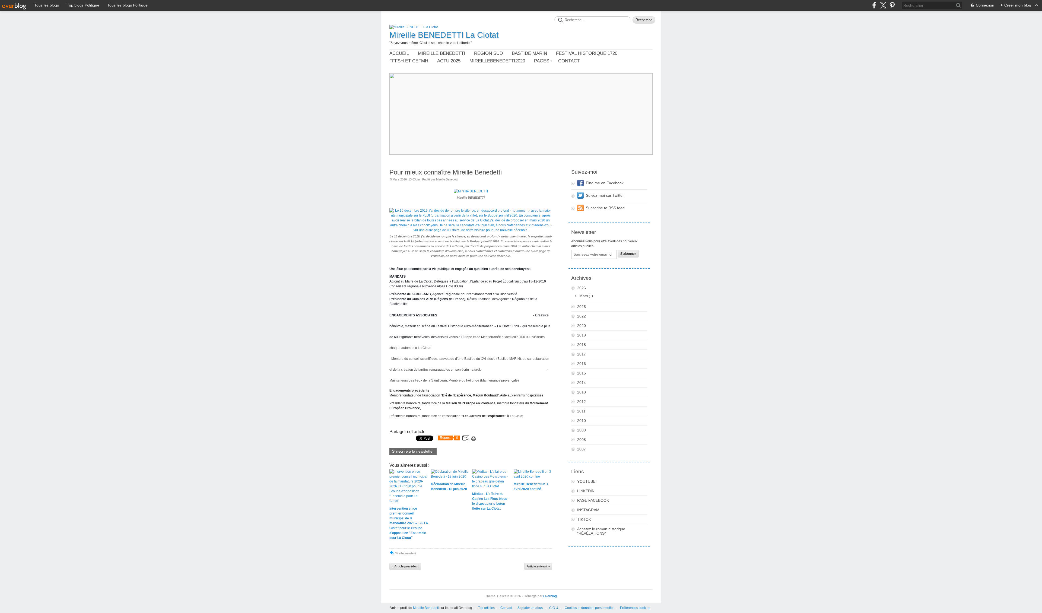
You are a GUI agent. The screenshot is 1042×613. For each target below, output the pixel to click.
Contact (569, 60)
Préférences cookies (635, 608)
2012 (581, 401)
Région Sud (488, 53)
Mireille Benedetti (441, 53)
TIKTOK (584, 519)
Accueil (399, 53)
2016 (581, 363)
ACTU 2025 (448, 60)
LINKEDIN (586, 491)
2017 (581, 354)
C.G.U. (554, 608)
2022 (581, 316)
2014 (581, 382)
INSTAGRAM (588, 510)
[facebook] (874, 5)
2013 (581, 392)
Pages (541, 60)
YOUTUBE (586, 481)
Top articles (486, 608)
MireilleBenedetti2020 (497, 60)
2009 (581, 430)
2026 (581, 288)
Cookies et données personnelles (589, 608)
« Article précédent (405, 566)
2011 (581, 411)
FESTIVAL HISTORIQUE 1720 (586, 53)
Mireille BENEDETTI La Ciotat (443, 34)
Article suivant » (538, 566)
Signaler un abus (530, 608)
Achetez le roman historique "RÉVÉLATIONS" (601, 531)
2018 (581, 344)
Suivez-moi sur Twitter (605, 195)
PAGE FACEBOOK (593, 500)
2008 (581, 439)
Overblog (550, 596)
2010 (581, 420)
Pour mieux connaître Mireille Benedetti (445, 172)
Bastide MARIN (529, 53)
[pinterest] (892, 5)
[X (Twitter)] (883, 5)
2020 (581, 325)
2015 (581, 373)
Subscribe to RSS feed (605, 208)
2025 (581, 306)
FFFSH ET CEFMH (408, 60)
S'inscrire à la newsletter (413, 451)
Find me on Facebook (605, 183)
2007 (581, 449)
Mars (583, 296)
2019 (581, 335)
